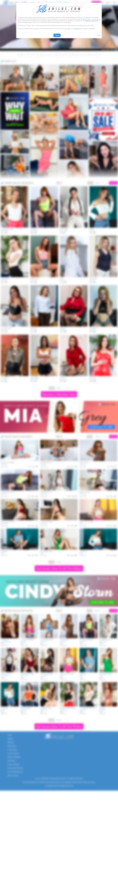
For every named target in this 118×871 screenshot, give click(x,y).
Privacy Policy (77, 28)
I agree (57, 35)
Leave (98, 35)
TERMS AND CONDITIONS (91, 20)
